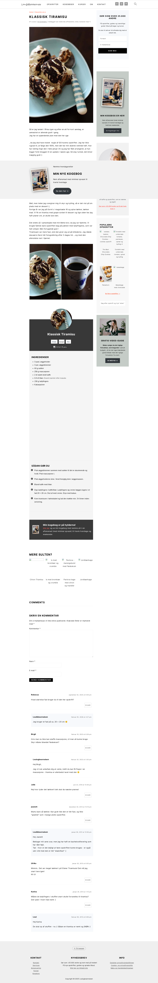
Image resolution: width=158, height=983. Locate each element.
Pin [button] (68, 342)
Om (91, 4)
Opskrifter (52, 4)
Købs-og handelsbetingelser (122, 968)
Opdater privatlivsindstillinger (122, 963)
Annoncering (36, 968)
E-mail (32, 670)
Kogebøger (68, 4)
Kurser (82, 4)
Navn (32, 661)
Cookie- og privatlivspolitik (122, 965)
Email (61, 342)
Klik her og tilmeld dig (79, 968)
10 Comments (42, 22)
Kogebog (36, 973)
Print (54, 342)
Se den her (61, 191)
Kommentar (35, 628)
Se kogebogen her (112, 130)
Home (31, 12)
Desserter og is (40, 12)
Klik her (46, 528)
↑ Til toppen (79, 948)
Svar (88, 705)
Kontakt (101, 4)
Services (36, 965)
